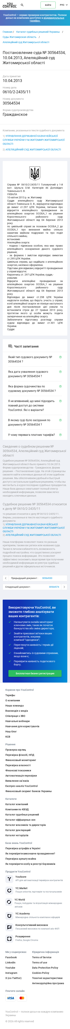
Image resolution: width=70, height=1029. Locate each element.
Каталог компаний (16, 804)
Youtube (10, 967)
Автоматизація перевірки (21, 775)
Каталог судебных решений (22, 814)
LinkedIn (10, 962)
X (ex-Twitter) (13, 978)
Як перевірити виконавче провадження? (30, 853)
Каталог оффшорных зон (20, 819)
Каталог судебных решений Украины (38, 31)
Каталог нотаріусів (17, 835)
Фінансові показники (18, 770)
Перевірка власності (18, 765)
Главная (7, 31)
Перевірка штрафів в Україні (22, 848)
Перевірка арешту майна (20, 858)
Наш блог (11, 731)
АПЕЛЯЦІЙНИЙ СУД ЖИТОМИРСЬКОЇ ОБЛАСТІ (33, 149)
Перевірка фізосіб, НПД (19, 754)
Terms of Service (42, 957)
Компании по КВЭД (17, 809)
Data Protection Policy (45, 967)
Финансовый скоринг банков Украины (28, 791)
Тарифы (10, 695)
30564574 (54, 587)
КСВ (7, 736)
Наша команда (14, 705)
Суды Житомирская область (19, 37)
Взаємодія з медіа (16, 710)
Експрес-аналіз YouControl (21, 786)
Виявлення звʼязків (17, 780)
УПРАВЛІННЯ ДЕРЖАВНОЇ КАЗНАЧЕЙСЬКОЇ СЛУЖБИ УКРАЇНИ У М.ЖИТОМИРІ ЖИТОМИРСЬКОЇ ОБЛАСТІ (34, 140)
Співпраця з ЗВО (15, 716)
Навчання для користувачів (22, 726)
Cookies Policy (40, 972)
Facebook (11, 957)
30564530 (47, 578)
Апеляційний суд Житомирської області (26, 42)
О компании (12, 700)
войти (48, 5)
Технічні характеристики (47, 978)
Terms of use (39, 962)
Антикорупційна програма (48, 983)
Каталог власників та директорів (25, 825)
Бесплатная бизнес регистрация (35, 673)
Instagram (11, 972)
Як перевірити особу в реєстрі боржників (30, 863)
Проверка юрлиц (15, 749)
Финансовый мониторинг (20, 760)
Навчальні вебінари (17, 721)
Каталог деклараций (18, 830)
